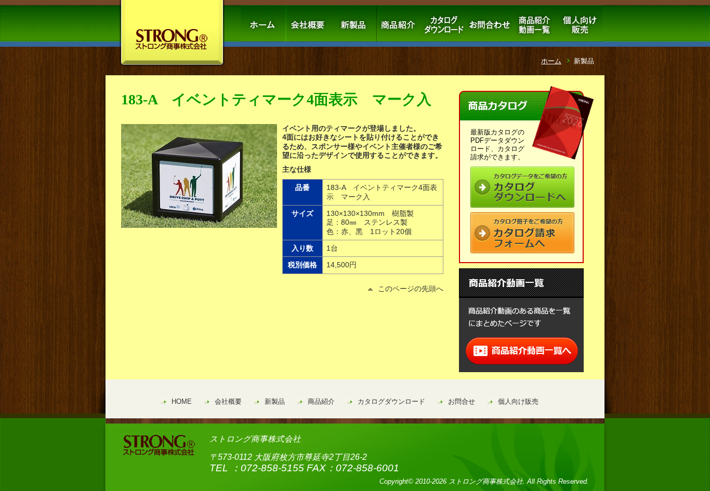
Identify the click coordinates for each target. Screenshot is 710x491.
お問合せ (461, 401)
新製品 (275, 401)
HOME (182, 401)
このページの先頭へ (410, 288)
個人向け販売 (518, 401)
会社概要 (228, 401)
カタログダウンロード (391, 401)
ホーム (551, 61)
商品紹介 (321, 401)
